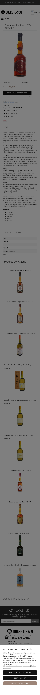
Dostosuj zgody (20, 678)
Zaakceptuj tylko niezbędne (20, 672)
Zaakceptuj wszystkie (20, 683)
